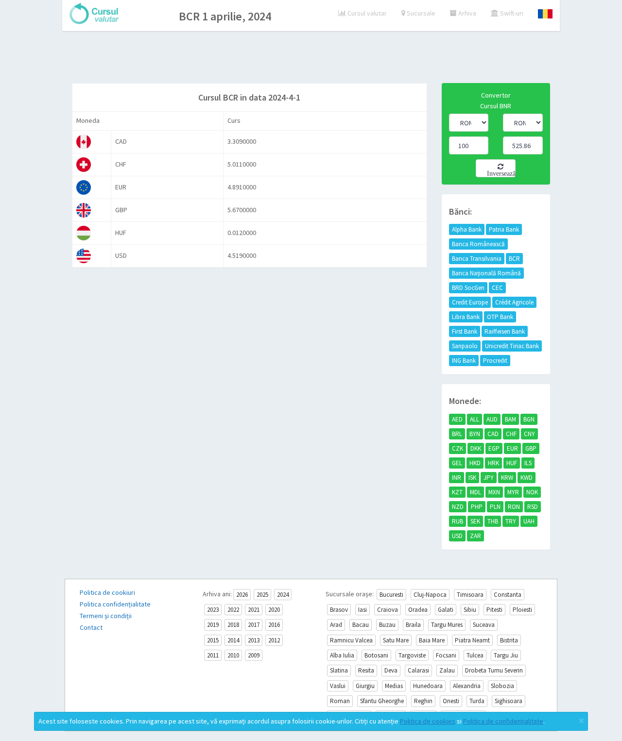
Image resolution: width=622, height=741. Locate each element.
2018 (233, 625)
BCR (514, 258)
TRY (510, 521)
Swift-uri (511, 13)
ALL (474, 419)
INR (456, 477)
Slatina (339, 670)
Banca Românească (478, 244)
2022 (233, 610)
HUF (511, 463)
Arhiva (466, 13)
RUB (457, 521)
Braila (413, 625)
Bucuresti (391, 594)
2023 (213, 610)
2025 (262, 594)
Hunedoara (428, 686)
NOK (532, 492)
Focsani (446, 655)
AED (457, 419)
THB (492, 521)
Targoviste (412, 655)
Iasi (362, 610)
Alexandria (467, 686)
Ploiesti (522, 610)
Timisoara (470, 594)
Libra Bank (466, 317)
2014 (233, 640)
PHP (477, 507)
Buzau (387, 625)
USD (457, 536)
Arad (336, 625)
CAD (493, 434)
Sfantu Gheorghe (382, 701)
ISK (472, 477)
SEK (475, 521)
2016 (274, 625)
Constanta (507, 594)
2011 (213, 655)
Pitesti (494, 610)
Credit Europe (470, 302)
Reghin (423, 701)
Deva (390, 670)
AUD (492, 419)
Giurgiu (365, 686)
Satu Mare (396, 640)
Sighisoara (508, 701)
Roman (340, 701)
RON (514, 507)
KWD (526, 477)
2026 (242, 594)
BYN (474, 434)
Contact (91, 627)
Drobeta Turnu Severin (494, 670)
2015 (213, 640)
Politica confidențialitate (115, 604)
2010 (233, 655)
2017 (253, 625)
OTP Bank (500, 317)
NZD (458, 507)
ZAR (475, 536)
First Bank (464, 331)
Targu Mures (447, 625)
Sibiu (470, 610)
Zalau (447, 670)
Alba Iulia (342, 655)
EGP (494, 448)
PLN (495, 507)
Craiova (387, 610)
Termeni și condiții (106, 615)
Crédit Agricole (514, 302)
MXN (494, 492)
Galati (445, 610)
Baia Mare (432, 640)
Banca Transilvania (476, 258)
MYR (513, 492)
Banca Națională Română (486, 273)
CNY (529, 434)
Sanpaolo (465, 346)
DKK (475, 448)
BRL (457, 434)
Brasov (339, 610)
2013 (253, 640)
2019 (213, 625)
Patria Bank (504, 229)
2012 (274, 640)
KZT (457, 492)
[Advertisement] (311, 58)
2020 (274, 610)
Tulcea (475, 655)
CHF (511, 434)
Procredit (495, 360)
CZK (457, 448)
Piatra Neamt (472, 640)
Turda (476, 701)
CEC (497, 288)
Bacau (360, 625)
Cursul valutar (366, 13)
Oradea (418, 610)
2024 (283, 594)
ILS (528, 463)
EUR (512, 448)
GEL (457, 463)
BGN (529, 419)
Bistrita (509, 640)
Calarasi (418, 670)
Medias (394, 686)
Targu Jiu (506, 655)
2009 (253, 655)
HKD (475, 463)
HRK (493, 463)
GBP (530, 448)
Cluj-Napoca (430, 594)
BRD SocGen (468, 288)
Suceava (484, 625)
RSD (532, 507)
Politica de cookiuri (107, 592)
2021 (253, 610)
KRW (507, 477)
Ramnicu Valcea (351, 640)
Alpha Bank (467, 229)
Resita (366, 670)
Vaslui (338, 686)
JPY (489, 477)
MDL (475, 492)
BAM (510, 419)
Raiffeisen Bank (504, 331)
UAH (529, 521)
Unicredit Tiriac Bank (512, 346)
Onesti (451, 701)
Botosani (376, 655)
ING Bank (464, 360)
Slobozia (502, 686)
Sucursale (420, 13)
